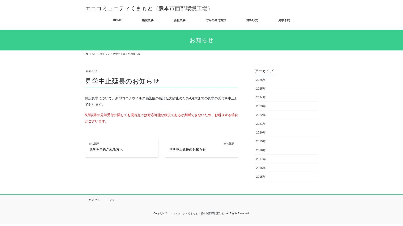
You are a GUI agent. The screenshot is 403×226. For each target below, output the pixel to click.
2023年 (261, 106)
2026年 (261, 79)
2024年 (261, 97)
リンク (110, 200)
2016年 (261, 168)
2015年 (261, 176)
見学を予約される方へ (106, 149)
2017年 (261, 159)
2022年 (261, 115)
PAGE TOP (390, 215)
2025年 (261, 88)
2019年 (261, 141)
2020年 (261, 132)
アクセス (94, 200)
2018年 (261, 150)
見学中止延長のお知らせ (187, 149)
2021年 (261, 123)
